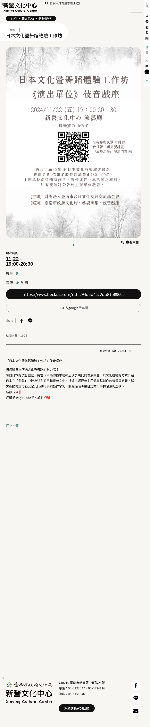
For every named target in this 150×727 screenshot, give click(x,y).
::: (147, 46)
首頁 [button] (14, 18)
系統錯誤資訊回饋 (76, 708)
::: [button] (2, 3)
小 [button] (146, 71)
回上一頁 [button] (12, 425)
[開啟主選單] (136, 8)
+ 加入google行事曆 (73, 307)
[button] (20, 7)
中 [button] (146, 66)
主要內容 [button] (8, 4)
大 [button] (146, 60)
